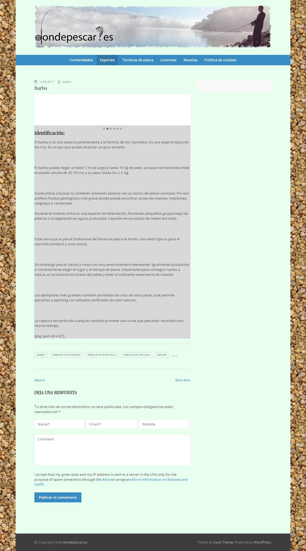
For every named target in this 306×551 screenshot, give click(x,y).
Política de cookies (220, 60)
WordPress (262, 542)
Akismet (109, 479)
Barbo (41, 355)
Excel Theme (223, 542)
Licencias (168, 60)
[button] (104, 128)
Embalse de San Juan (136, 355)
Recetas (191, 60)
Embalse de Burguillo (102, 355)
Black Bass (182, 380)
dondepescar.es (75, 542)
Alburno (39, 380)
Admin (66, 82)
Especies (107, 60)
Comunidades (81, 60)
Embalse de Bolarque (66, 355)
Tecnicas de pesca (137, 60)
